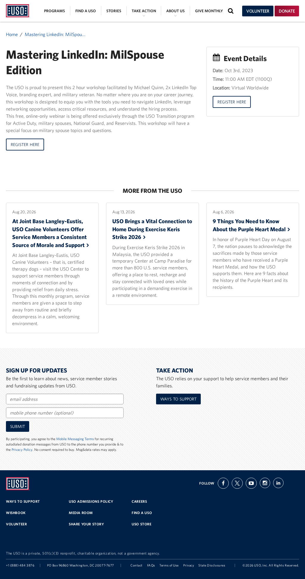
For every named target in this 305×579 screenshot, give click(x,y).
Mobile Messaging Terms (75, 439)
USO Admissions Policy (91, 501)
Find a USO (85, 10)
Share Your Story (86, 524)
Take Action (144, 10)
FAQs (151, 565)
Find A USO (142, 512)
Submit (17, 426)
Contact (136, 565)
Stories (113, 10)
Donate (287, 11)
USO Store (141, 524)
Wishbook (16, 512)
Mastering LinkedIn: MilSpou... (55, 34)
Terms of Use (169, 565)
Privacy (188, 565)
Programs (54, 10)
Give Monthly (209, 10)
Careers (139, 501)
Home (12, 34)
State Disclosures (211, 565)
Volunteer (257, 11)
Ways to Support (178, 399)
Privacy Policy (22, 449)
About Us (175, 10)
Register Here (25, 144)
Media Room (81, 512)
